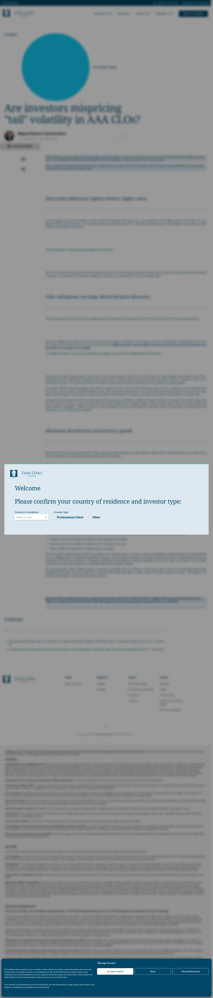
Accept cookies (115, 971)
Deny (153, 971)
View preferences (190, 971)
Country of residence (26, 512)
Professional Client (70, 517)
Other (96, 517)
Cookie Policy (62, 977)
